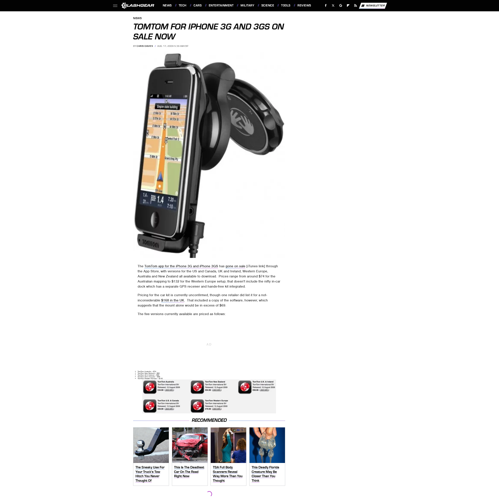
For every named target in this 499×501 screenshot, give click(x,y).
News (167, 5)
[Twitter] (333, 6)
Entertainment (221, 5)
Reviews (304, 5)
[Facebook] (326, 6)
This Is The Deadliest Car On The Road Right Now (189, 471)
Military (247, 5)
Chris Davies (145, 46)
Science (267, 5)
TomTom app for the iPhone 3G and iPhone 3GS (181, 266)
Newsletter (375, 5)
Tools (285, 5)
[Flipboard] (348, 6)
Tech (183, 5)
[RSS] (355, 6)
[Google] (341, 6)
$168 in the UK (172, 300)
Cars (198, 5)
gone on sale (235, 266)
